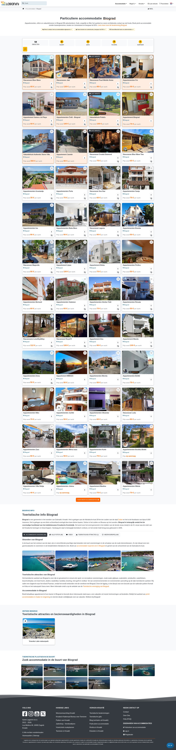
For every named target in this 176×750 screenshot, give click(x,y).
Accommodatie (120, 3)
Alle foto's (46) (57, 534)
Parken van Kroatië (63, 720)
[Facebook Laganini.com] (24, 714)
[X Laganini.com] (43, 714)
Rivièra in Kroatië (96, 727)
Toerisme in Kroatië (63, 731)
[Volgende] (50, 66)
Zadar (120, 519)
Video (70, 534)
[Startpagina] (23, 8)
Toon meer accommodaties (87, 500)
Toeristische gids (96, 717)
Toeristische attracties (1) (88, 534)
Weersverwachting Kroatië (65, 713)
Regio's (132, 3)
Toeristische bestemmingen (99, 713)
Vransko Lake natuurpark (38, 641)
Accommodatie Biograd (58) (35, 534)
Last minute (153, 3)
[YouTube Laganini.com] (37, 714)
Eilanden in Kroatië (96, 731)
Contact (126, 712)
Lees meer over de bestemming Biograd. (112, 25)
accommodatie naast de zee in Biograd (91, 546)
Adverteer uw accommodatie (135, 727)
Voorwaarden (27, 735)
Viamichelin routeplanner (65, 727)
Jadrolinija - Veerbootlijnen (65, 724)
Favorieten (164, 3)
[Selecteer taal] (172, 3)
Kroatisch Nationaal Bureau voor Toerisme (71, 717)
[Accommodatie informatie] (51, 83)
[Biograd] (38, 561)
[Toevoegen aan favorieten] (51, 57)
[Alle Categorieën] (25, 49)
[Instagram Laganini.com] (30, 714)
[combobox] (34, 3)
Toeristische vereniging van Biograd (96, 586)
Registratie (129, 734)
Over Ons (126, 715)
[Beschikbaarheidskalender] (51, 87)
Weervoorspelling (111, 534)
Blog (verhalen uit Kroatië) (99, 720)
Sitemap (36, 735)
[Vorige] (26, 66)
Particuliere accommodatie (99, 724)
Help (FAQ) (127, 719)
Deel (151, 9)
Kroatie (141, 3)
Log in (126, 731)
